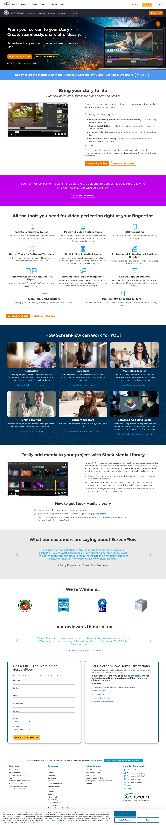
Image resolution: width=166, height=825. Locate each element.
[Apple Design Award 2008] (141, 605)
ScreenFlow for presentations (133, 385)
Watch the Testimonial (83, 196)
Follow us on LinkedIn (135, 782)
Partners (51, 791)
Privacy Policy (53, 797)
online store (134, 676)
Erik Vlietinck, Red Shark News (84, 650)
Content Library (54, 786)
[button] (161, 4)
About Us (51, 770)
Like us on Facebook (134, 770)
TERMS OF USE (35, 822)
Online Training (31, 419)
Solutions (24, 4)
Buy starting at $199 (19, 56)
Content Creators (83, 419)
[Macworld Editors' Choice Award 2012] (63, 605)
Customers (52, 778)
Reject (148, 820)
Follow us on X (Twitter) (136, 776)
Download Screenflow (26, 737)
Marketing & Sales (134, 371)
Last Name (16, 688)
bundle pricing (79, 510)
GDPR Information (55, 783)
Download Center (93, 772)
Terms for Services (55, 802)
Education (31, 371)
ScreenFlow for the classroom (30, 385)
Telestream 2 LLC (144, 800)
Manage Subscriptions (94, 778)
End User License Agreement (103, 702)
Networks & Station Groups (19, 781)
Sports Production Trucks (18, 786)
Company (54, 4)
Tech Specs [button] (51, 13)
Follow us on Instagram (136, 773)
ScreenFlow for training (30, 431)
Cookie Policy (53, 800)
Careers (50, 772)
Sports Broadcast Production (20, 775)
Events (50, 781)
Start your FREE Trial (123, 163)
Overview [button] (30, 13)
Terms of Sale (53, 805)
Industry (16, 719)
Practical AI (13, 770)
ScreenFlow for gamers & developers (133, 434)
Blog (62, 4)
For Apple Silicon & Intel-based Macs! (24, 63)
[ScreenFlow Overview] (14, 13)
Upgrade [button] (60, 13)
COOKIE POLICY (62, 820)
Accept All (125, 814)
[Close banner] (162, 812)
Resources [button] (40, 13)
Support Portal (99, 694)
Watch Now (142, 75)
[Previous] (7, 551)
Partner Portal (91, 775)
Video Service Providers (18, 789)
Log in (136, 4)
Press (50, 794)
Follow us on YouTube (135, 779)
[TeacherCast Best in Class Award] (25, 605)
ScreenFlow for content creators (82, 431)
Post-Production (15, 778)
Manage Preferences (124, 820)
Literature (51, 789)
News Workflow (15, 772)
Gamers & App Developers (135, 419)
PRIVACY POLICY (51, 820)
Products (35, 4)
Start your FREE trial (46, 56)
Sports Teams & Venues (18, 783)
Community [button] (71, 13)
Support (44, 4)
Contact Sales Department (103, 698)
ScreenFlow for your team (82, 385)
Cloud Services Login (94, 770)
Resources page (99, 691)
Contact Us (147, 5)
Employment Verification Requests (99, 781)
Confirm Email (18, 703)
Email (15, 696)
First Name (16, 680)
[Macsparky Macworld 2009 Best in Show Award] (102, 605)
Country (16, 726)
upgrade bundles (98, 514)
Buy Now (156, 13)
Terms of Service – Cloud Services (60, 808)
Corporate (82, 371)
